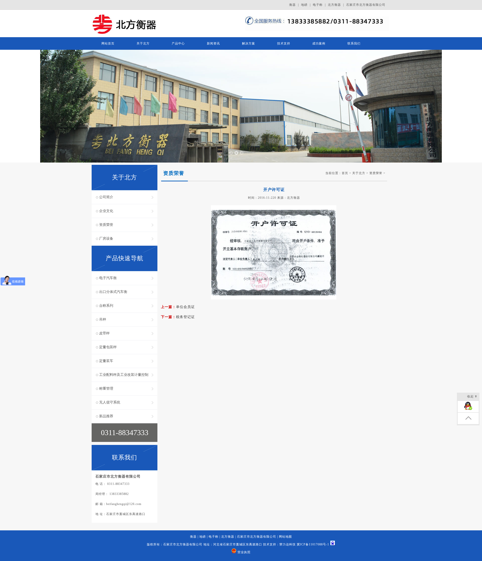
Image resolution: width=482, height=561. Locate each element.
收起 (470, 396)
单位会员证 (185, 307)
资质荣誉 (106, 225)
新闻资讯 (213, 43)
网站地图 (285, 536)
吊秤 (102, 319)
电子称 (318, 5)
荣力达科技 (287, 544)
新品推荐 (106, 416)
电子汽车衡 (108, 278)
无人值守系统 (109, 402)
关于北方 (143, 43)
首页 (345, 173)
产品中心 (178, 43)
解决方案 (248, 43)
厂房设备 (106, 238)
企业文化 (106, 211)
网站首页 (107, 43)
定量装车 (106, 361)
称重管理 (106, 388)
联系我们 (353, 43)
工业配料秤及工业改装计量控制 (123, 375)
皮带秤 (104, 333)
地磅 (304, 5)
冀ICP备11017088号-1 (313, 544)
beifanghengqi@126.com (123, 504)
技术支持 (283, 43)
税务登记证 (185, 317)
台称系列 (106, 306)
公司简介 (106, 197)
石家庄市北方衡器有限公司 (365, 5)
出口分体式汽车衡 (113, 292)
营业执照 (244, 552)
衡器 (292, 5)
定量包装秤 (108, 347)
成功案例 (318, 43)
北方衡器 (334, 5)
